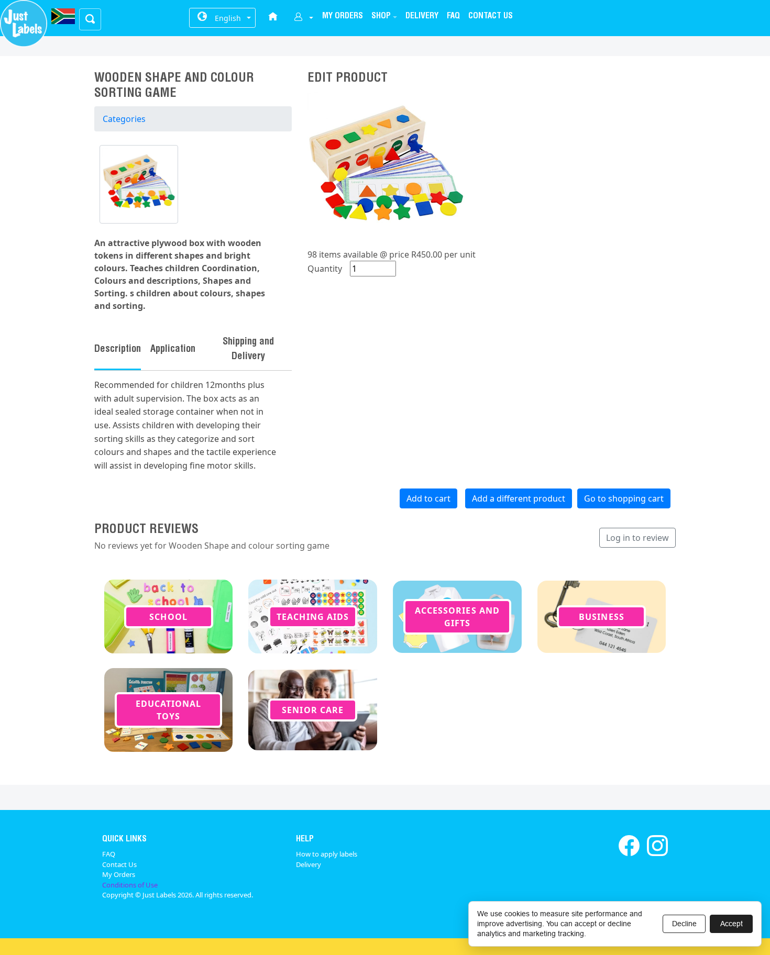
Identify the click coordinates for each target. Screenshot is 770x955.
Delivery (308, 864)
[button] (384, 17)
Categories (124, 119)
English (228, 18)
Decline (684, 923)
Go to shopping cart (624, 498)
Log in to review (637, 537)
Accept (731, 923)
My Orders (118, 874)
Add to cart (428, 498)
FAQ (108, 854)
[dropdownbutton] (303, 18)
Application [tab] (172, 349)
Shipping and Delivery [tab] (248, 349)
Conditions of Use (130, 885)
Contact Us (119, 864)
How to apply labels (326, 854)
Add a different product (518, 498)
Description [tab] (117, 349)
